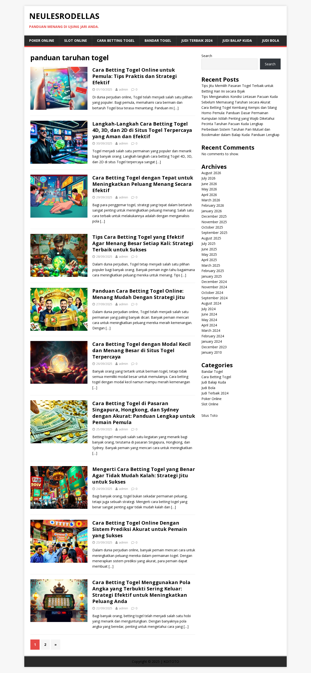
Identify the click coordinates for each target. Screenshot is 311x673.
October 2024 (212, 292)
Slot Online (75, 40)
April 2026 (209, 194)
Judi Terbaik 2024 (196, 40)
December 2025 (214, 216)
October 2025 (212, 227)
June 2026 (209, 183)
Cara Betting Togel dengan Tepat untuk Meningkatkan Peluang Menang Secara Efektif (142, 184)
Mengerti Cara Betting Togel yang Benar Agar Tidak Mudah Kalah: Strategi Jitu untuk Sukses (143, 475)
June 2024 (209, 314)
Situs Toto (209, 415)
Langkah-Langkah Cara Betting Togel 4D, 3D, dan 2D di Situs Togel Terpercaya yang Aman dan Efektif (142, 130)
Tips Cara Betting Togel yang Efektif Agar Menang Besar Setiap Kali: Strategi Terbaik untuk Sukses (142, 243)
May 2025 (209, 254)
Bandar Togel (158, 40)
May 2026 (209, 189)
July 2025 (208, 243)
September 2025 (214, 232)
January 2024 (211, 341)
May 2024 (209, 319)
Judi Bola (270, 40)
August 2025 (211, 238)
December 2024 (214, 281)
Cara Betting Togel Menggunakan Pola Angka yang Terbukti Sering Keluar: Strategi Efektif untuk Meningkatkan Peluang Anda (141, 592)
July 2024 (208, 309)
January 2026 (211, 211)
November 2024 (214, 287)
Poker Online (41, 40)
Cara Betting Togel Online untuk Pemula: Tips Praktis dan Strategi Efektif (134, 76)
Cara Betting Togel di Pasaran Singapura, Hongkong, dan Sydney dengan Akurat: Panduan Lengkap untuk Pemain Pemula (143, 413)
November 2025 (214, 222)
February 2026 (212, 205)
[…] (176, 108)
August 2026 (211, 172)
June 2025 (209, 249)
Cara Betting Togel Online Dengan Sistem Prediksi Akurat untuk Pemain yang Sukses (139, 529)
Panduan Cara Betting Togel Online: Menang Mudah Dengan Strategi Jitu (138, 294)
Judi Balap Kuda (237, 40)
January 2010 (211, 352)
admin (123, 89)
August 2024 (211, 303)
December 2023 (214, 347)
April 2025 (209, 259)
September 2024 (214, 298)
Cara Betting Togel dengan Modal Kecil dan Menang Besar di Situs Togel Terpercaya (141, 350)
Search (206, 55)
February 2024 (212, 336)
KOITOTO (171, 661)
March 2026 (210, 200)
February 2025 (212, 270)
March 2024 (210, 330)
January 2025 (211, 276)
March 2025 (210, 265)
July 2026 (208, 178)
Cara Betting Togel (116, 40)
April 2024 (209, 325)
